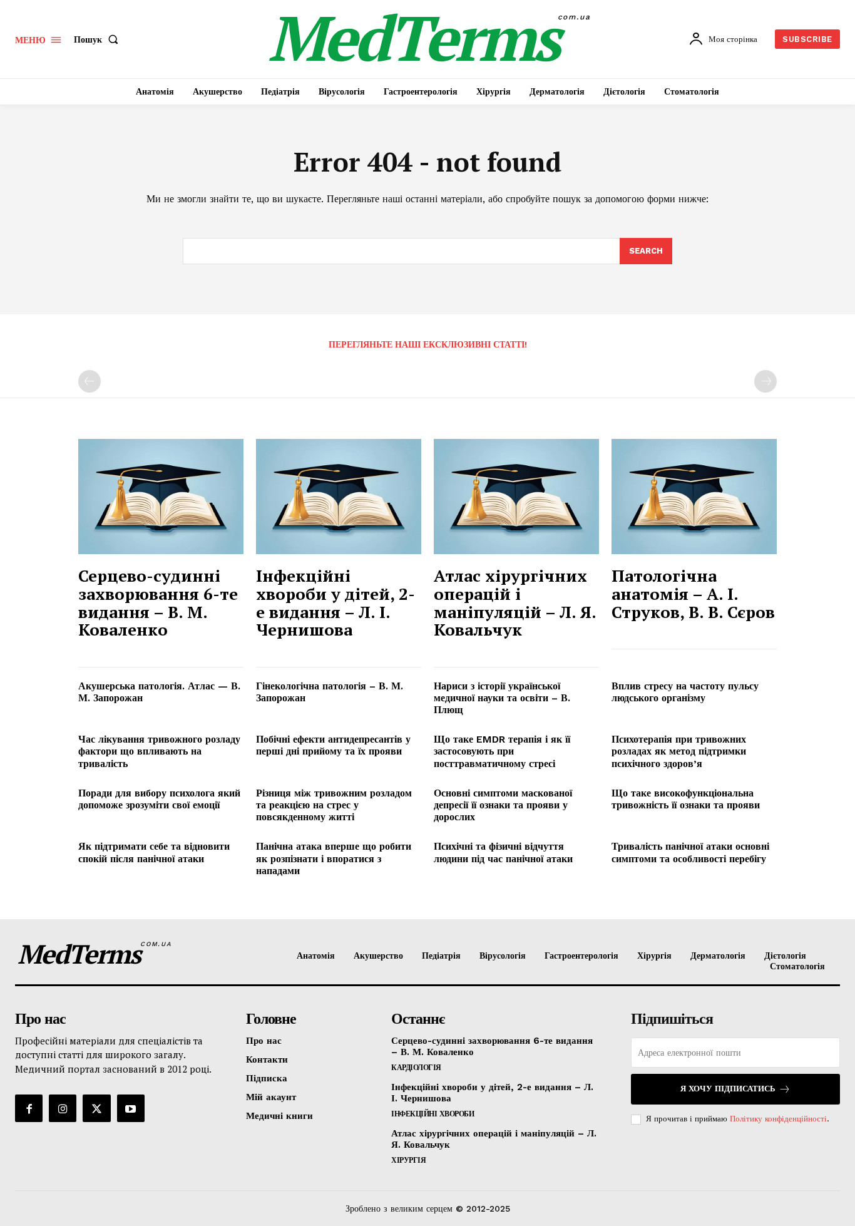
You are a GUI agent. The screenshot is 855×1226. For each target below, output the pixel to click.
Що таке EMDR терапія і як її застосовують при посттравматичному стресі (502, 751)
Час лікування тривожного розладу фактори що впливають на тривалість (159, 751)
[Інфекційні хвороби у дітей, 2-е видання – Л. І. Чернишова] (338, 497)
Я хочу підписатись (728, 1088)
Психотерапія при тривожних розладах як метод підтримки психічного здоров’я (679, 751)
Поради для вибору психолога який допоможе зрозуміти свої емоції (159, 799)
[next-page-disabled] (765, 381)
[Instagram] (62, 1108)
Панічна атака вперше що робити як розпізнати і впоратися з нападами (333, 858)
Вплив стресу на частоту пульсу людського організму (685, 692)
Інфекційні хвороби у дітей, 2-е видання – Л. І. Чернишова (335, 602)
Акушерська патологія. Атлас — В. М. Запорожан (159, 692)
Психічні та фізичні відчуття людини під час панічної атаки (503, 852)
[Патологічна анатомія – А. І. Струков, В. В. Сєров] (694, 497)
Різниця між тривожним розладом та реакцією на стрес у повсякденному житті (334, 805)
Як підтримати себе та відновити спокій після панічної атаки (154, 852)
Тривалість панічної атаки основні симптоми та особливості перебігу (690, 852)
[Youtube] (131, 1108)
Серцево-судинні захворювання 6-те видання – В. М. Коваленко (158, 602)
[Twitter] (96, 1108)
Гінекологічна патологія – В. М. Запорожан (329, 692)
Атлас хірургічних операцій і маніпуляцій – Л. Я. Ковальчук (515, 602)
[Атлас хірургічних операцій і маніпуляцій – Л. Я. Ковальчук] (516, 497)
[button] (98, 39)
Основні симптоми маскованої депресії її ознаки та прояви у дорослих (503, 805)
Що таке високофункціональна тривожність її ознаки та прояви (686, 799)
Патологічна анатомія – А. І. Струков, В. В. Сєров (693, 593)
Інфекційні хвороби (432, 1114)
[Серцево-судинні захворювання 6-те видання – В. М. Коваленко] (160, 497)
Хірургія (408, 1160)
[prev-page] (89, 381)
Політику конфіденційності (778, 1118)
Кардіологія (416, 1067)
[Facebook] (29, 1108)
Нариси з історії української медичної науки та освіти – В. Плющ (502, 698)
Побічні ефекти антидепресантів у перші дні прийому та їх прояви (333, 745)
